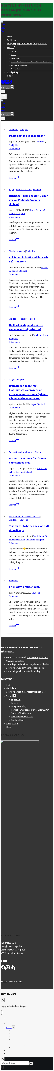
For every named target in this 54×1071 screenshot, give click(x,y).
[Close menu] (1, 1012)
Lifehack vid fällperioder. (24, 587)
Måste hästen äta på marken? (27, 135)
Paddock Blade (16, 69)
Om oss (9, 696)
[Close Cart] (3, 1000)
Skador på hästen (24, 189)
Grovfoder (13, 129)
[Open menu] (4, 96)
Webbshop (12, 40)
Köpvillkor (14, 51)
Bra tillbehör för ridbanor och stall (24, 516)
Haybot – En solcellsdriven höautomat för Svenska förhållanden (31, 62)
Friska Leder (32, 657)
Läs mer (14, 178)
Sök (31, 1063)
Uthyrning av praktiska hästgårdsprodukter (27, 43)
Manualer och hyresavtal (19, 65)
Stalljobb (24, 129)
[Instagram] (7, 83)
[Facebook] (3, 83)
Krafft (41, 657)
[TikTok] (11, 83)
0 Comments (14, 148)
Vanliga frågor (13, 72)
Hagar (11, 189)
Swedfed (19, 661)
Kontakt (13, 55)
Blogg (10, 75)
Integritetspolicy (16, 58)
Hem (9, 36)
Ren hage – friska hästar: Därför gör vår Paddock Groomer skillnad (28, 200)
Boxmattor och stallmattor (21, 452)
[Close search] (3, 1059)
